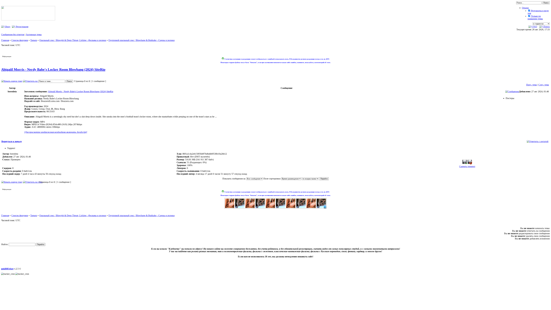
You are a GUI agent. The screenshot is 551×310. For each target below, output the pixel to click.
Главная (5, 40)
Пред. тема (531, 85)
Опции (525, 8)
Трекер (33, 40)
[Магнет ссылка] (469, 163)
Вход (7, 26)
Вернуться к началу (11, 141)
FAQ (534, 26)
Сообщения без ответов (12, 34)
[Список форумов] (28, 19)
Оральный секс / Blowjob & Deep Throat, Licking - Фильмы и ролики (72, 40)
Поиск (546, 26)
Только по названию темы (535, 17)
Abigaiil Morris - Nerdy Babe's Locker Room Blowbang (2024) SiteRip (53, 69)
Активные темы (34, 34)
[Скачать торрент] (464, 163)
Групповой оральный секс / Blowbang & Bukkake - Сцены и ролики (141, 40)
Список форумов (19, 40)
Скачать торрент (467, 166)
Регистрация (21, 26)
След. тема (543, 85)
